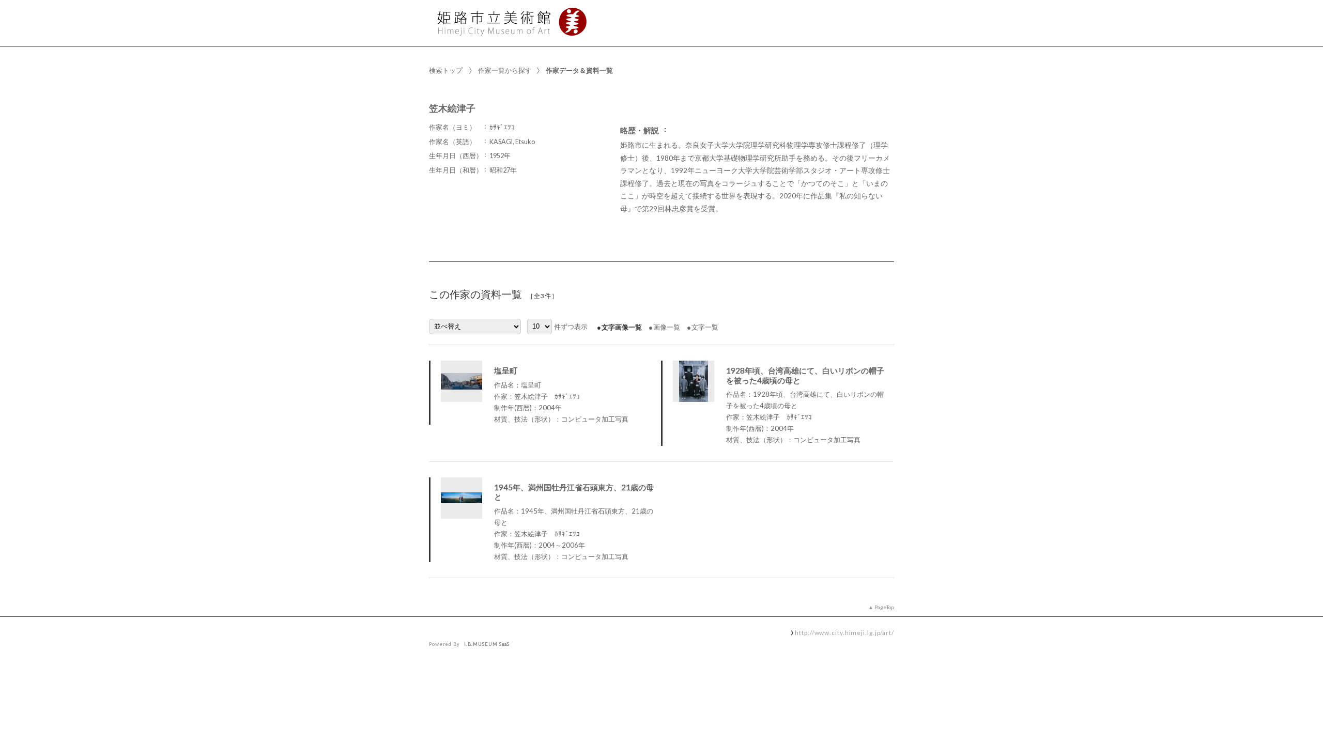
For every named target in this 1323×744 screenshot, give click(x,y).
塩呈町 (505, 370)
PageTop (884, 607)
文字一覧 (704, 327)
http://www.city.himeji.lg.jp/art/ (844, 632)
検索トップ (446, 70)
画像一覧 (666, 327)
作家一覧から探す (505, 70)
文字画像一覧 (622, 327)
